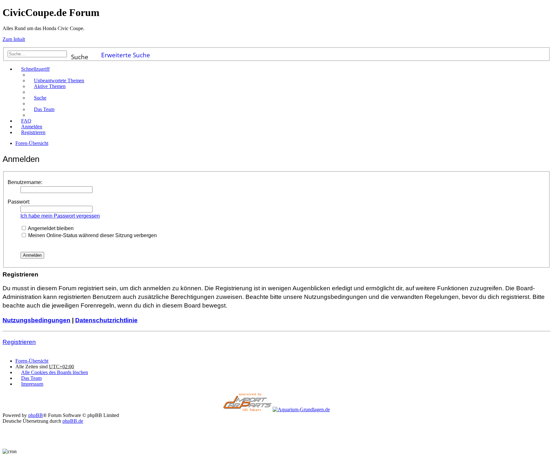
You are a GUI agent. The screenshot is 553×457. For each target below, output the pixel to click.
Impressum (32, 384)
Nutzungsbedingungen (36, 320)
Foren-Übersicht (31, 361)
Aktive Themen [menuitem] (50, 86)
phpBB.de (72, 421)
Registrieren (19, 342)
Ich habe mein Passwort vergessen (60, 216)
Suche (79, 54)
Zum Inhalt (14, 39)
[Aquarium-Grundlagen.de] (301, 409)
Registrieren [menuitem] (33, 132)
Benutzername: (25, 182)
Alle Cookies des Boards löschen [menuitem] (54, 372)
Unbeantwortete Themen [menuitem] (59, 80)
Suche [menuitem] (40, 97)
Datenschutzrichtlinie (106, 320)
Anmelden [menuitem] (31, 126)
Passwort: (19, 201)
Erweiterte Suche (125, 54)
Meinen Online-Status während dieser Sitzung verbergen (92, 235)
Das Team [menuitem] (44, 109)
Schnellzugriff (35, 69)
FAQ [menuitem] (26, 121)
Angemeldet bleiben (50, 228)
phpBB (35, 415)
